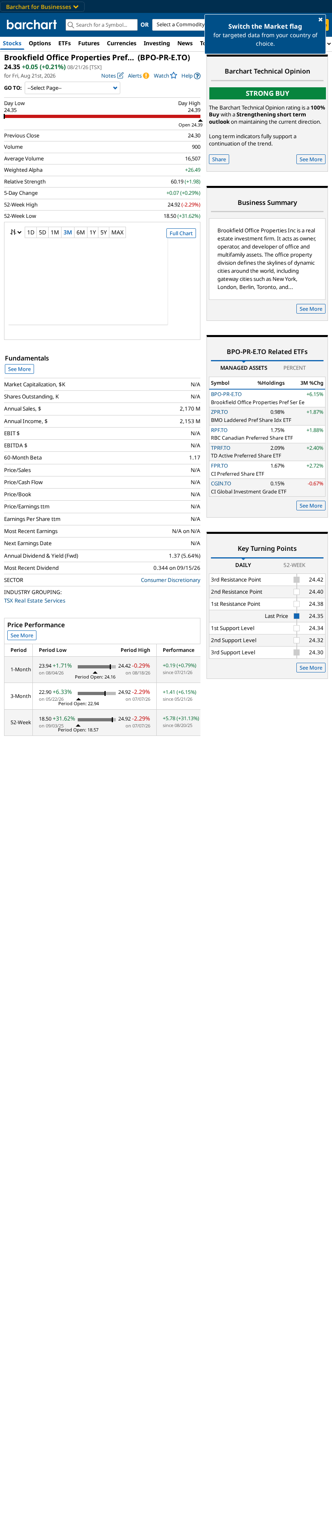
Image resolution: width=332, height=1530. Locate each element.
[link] (190, 76)
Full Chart (181, 233)
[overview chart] (102, 286)
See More (19, 369)
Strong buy (267, 93)
